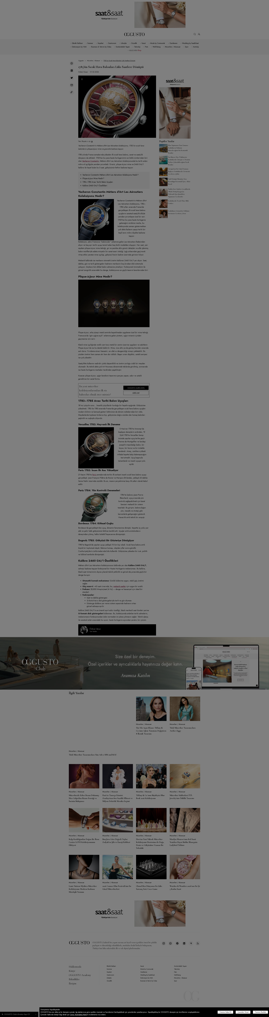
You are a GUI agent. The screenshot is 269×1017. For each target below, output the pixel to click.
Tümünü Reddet (260, 1012)
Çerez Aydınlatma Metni (78, 1014)
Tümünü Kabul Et (225, 1012)
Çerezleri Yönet (243, 1012)
